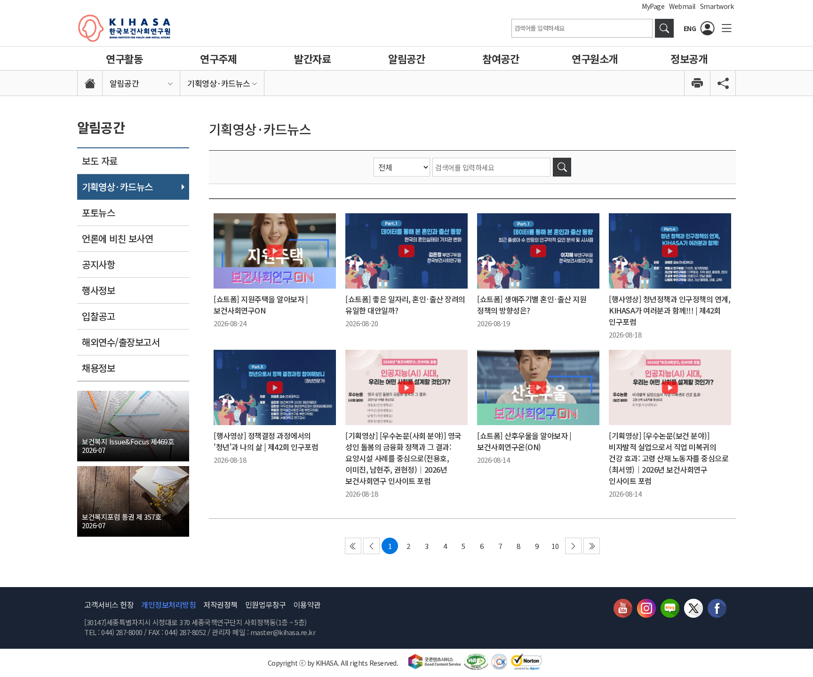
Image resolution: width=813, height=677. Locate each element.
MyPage (653, 6)
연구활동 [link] (124, 58)
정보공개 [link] (688, 58)
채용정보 (98, 368)
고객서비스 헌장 (109, 604)
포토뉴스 (98, 212)
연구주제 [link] (218, 58)
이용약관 (307, 604)
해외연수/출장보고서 (120, 342)
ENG (690, 28)
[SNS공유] (723, 83)
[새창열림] (664, 28)
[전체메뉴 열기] (726, 28)
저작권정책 (220, 604)
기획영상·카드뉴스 (117, 186)
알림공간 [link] (406, 58)
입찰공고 (98, 316)
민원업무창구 (265, 604)
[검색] (562, 167)
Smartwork (717, 6)
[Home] (90, 83)
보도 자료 (100, 161)
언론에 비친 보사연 (117, 238)
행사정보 (98, 290)
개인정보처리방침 (168, 604)
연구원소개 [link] (595, 58)
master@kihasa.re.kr (283, 632)
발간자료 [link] (312, 58)
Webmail (682, 6)
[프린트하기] (697, 83)
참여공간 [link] (500, 58)
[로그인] (708, 28)
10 (554, 546)
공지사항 (98, 264)
